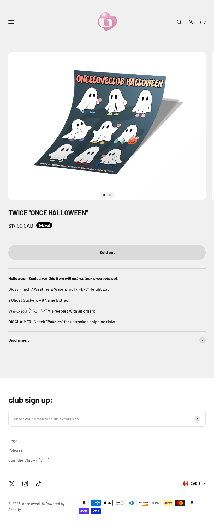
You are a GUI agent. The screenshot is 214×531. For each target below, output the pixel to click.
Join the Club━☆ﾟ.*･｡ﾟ (29, 459)
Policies (54, 321)
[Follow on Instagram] (25, 483)
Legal (13, 440)
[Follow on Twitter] (11, 483)
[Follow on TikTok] (38, 483)
